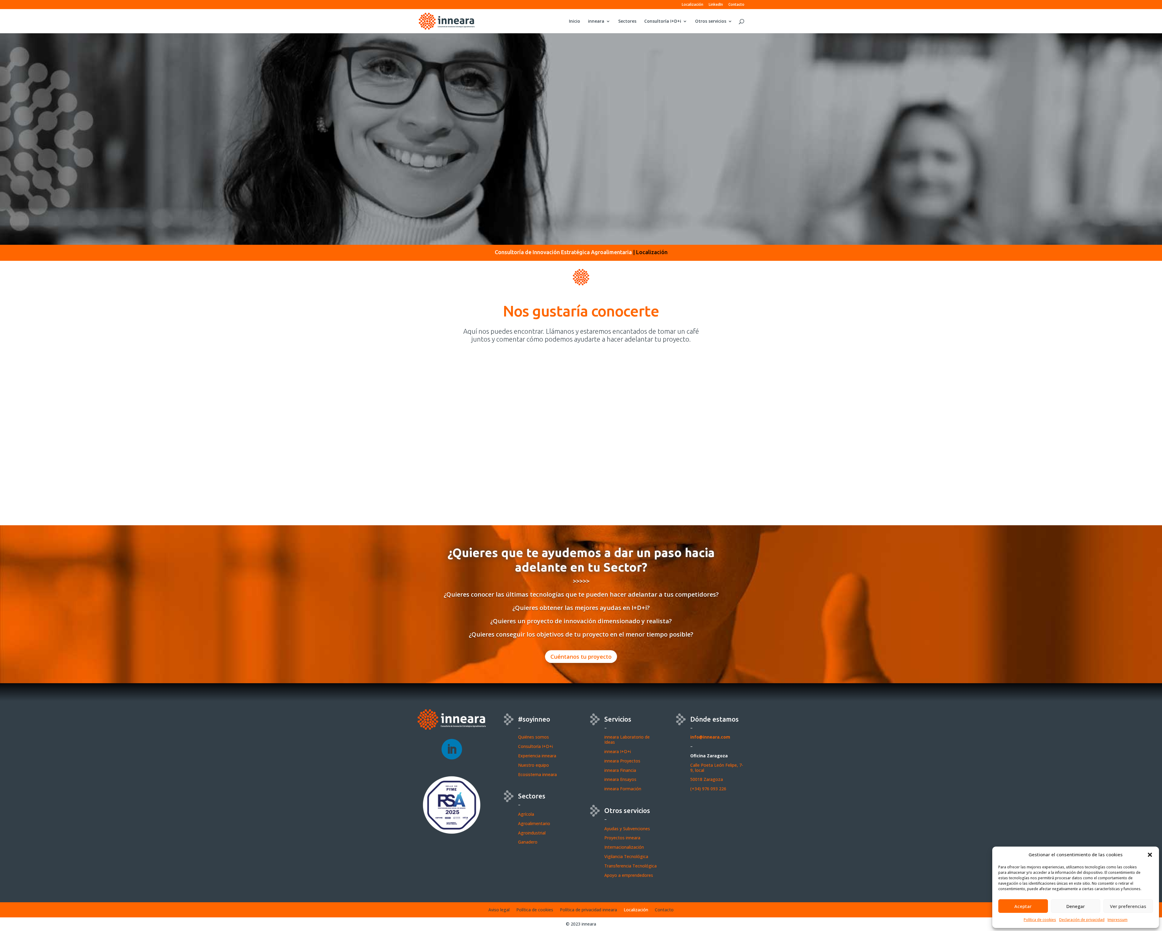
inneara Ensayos (620, 779)
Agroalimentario (534, 823)
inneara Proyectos (622, 761)
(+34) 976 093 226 (708, 789)
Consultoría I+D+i (662, 21)
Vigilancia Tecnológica (626, 856)
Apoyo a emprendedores (628, 875)
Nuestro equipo (533, 765)
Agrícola (526, 814)
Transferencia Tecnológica (630, 866)
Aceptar (1023, 906)
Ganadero (527, 842)
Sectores (627, 21)
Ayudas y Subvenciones (627, 828)
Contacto (736, 5)
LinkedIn (716, 5)
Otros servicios (710, 21)
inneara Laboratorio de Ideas (627, 739)
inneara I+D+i (617, 751)
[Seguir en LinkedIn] (451, 749)
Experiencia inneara (537, 756)
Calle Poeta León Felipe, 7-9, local (716, 767)
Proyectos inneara (622, 838)
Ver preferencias (1128, 906)
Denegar (1075, 906)
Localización (692, 5)
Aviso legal (499, 910)
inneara (596, 21)
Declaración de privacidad (1082, 919)
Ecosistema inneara (537, 774)
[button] (1150, 855)
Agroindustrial (532, 833)
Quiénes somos (533, 737)
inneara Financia (620, 770)
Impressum (1118, 919)
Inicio (574, 21)
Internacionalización (624, 847)
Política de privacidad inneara (588, 910)
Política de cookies (1040, 919)
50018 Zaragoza (706, 779)
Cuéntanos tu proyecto (581, 656)
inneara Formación (622, 789)
